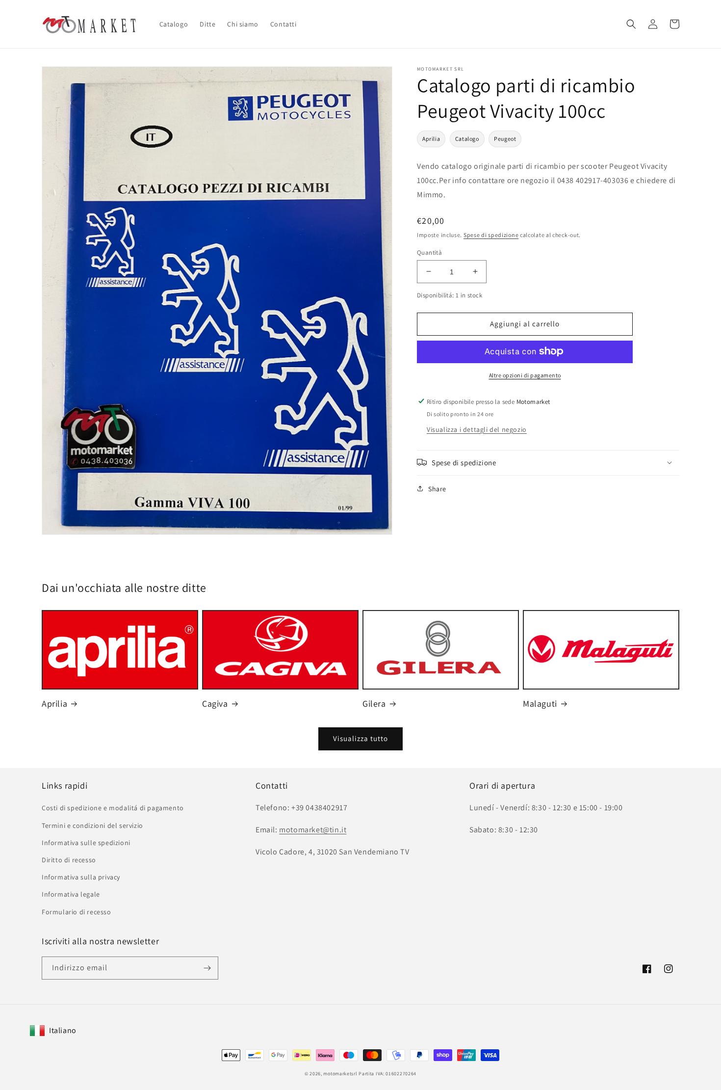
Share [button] (437, 488)
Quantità (429, 252)
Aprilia (431, 138)
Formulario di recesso (76, 911)
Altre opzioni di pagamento (525, 374)
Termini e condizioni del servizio (92, 825)
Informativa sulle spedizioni (86, 842)
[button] (631, 24)
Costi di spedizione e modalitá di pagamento (113, 807)
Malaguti (540, 703)
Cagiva (215, 703)
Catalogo (467, 138)
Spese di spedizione (491, 234)
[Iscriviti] (207, 968)
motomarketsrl (340, 1073)
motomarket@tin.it (312, 829)
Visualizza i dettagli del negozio (477, 429)
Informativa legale (71, 894)
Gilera (374, 703)
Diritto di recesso (69, 859)
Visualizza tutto (360, 738)
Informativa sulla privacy (81, 877)
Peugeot (505, 138)
